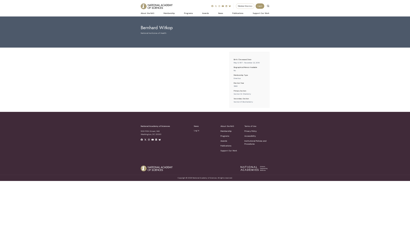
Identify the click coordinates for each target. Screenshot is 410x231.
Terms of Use (250, 126)
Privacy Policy (250, 131)
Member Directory (245, 6)
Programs (188, 13)
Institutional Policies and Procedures (255, 142)
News (220, 13)
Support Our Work (261, 13)
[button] (268, 6)
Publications (237, 13)
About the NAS (147, 13)
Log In (260, 6)
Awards (205, 13)
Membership (169, 13)
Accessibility (250, 136)
